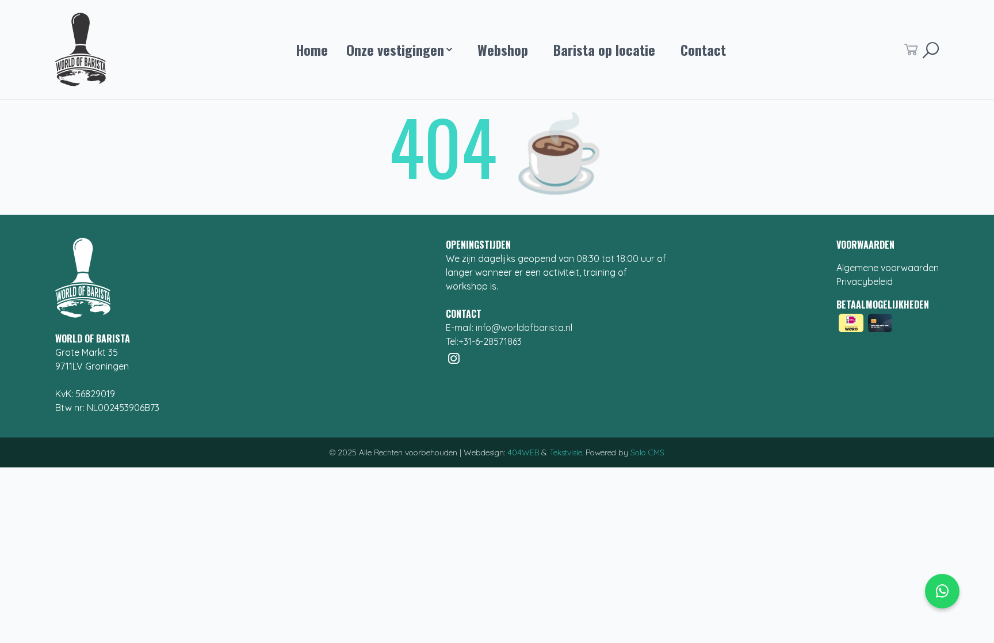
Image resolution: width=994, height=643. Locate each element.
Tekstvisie (565, 452)
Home (312, 49)
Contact (703, 49)
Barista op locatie (604, 49)
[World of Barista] (84, 49)
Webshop (502, 49)
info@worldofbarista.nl (524, 327)
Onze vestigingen (398, 49)
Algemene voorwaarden (887, 267)
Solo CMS (647, 452)
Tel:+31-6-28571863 (484, 341)
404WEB (523, 452)
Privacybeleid (864, 281)
